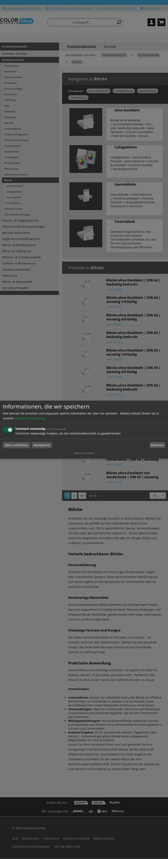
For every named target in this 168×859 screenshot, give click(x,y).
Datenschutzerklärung (30, 418)
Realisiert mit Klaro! (84, 453)
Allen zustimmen (16, 445)
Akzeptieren (42, 445)
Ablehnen (157, 445)
